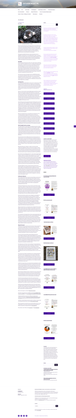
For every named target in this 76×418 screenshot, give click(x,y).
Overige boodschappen (51, 9)
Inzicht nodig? (27, 9)
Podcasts (27, 11)
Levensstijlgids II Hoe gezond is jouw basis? (34, 293)
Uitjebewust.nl (31, 3)
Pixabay (31, 43)
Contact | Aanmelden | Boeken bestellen (45, 11)
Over (22, 9)
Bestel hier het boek (32, 290)
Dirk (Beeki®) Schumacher (25, 43)
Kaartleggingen (33, 9)
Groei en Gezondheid (21, 11)
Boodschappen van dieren (42, 9)
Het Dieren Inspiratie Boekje (48, 320)
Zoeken (45, 22)
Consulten (30, 307)
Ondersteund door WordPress (43, 415)
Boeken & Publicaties (34, 11)
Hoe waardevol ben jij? (34, 301)
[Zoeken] (57, 25)
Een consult (48, 165)
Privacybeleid (39, 410)
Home (19, 9)
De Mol (20, 24)
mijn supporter (34, 305)
